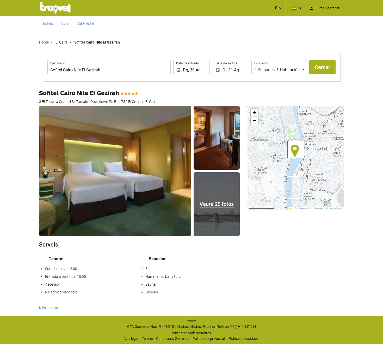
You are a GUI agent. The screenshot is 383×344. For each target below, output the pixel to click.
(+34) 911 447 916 (243, 327)
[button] (278, 8)
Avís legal (131, 338)
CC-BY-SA (338, 208)
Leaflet (294, 208)
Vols (64, 23)
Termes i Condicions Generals (165, 338)
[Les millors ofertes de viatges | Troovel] (55, 8)
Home (44, 42)
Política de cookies (243, 338)
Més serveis (48, 308)
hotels (48, 23)
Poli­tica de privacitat (209, 338)
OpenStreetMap (316, 208)
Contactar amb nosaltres (191, 333)
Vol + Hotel (85, 23)
